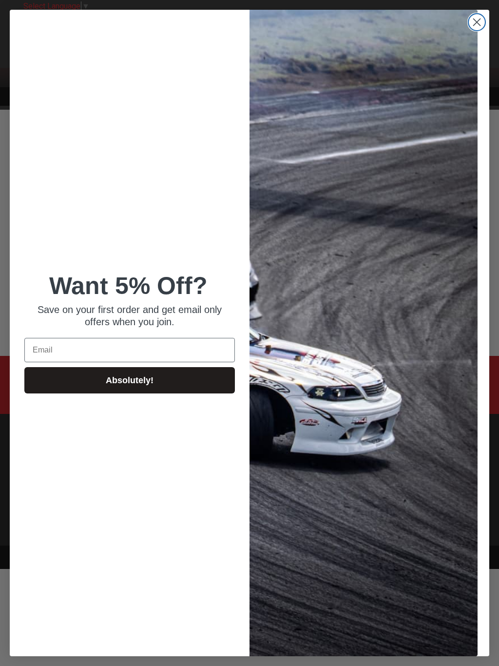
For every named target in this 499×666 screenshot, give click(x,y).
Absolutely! (130, 380)
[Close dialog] (476, 22)
